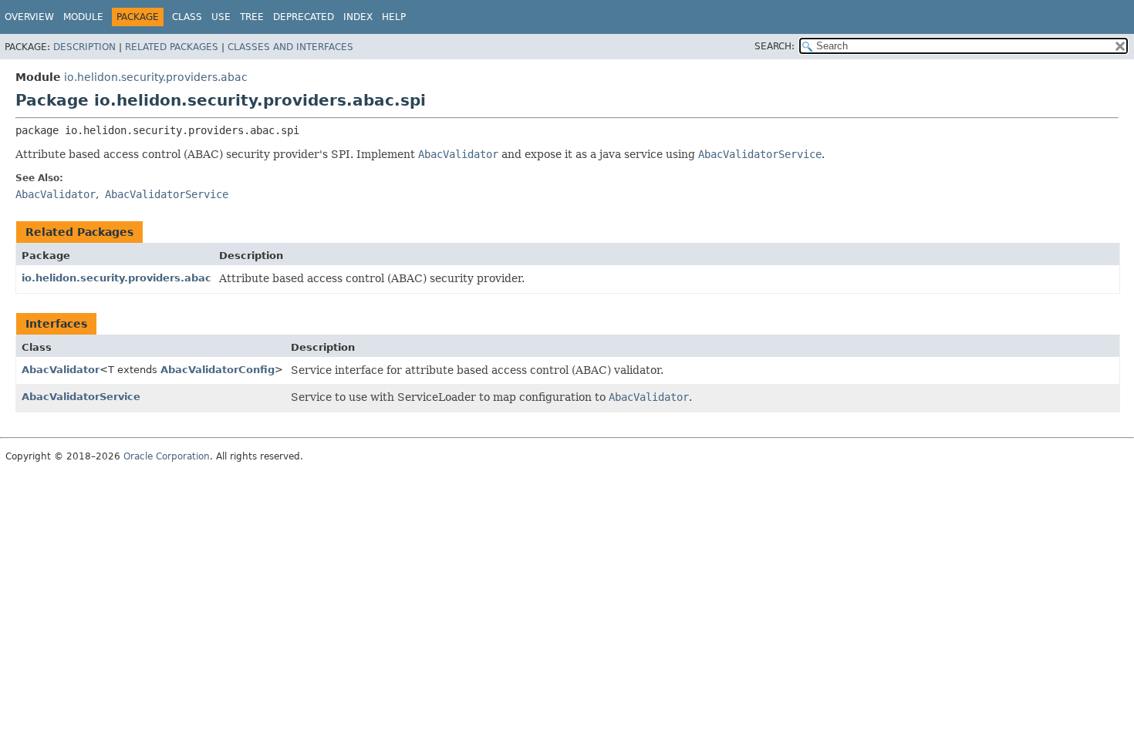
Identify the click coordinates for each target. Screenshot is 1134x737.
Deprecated (303, 17)
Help (394, 17)
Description (84, 47)
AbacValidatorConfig (217, 369)
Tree (252, 17)
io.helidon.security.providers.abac (156, 77)
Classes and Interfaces (290, 47)
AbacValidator (61, 369)
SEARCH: (774, 46)
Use (221, 17)
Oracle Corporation (166, 456)
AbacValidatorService (81, 396)
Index (358, 17)
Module (83, 17)
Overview (29, 17)
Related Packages (171, 47)
